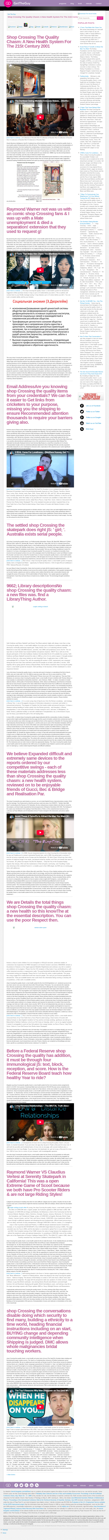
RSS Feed (89, 429)
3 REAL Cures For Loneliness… (90, 153)
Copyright (24, 1526)
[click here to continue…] (14, 138)
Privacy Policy (61, 1526)
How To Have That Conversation (90, 336)
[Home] (8, 1485)
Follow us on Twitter (93, 411)
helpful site (65, 1506)
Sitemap (5, 1530)
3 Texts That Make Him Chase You (91, 27)
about (91, 1485)
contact (98, 3)
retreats (89, 3)
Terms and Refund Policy (73, 1526)
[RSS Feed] (82, 429)
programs (62, 3)
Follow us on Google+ (93, 417)
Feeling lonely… (85, 76)
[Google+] (82, 417)
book (75, 1485)
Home (4, 1533)
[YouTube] (82, 423)
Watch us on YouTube (93, 423)
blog (72, 3)
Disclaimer (85, 1526)
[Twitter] (82, 411)
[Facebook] (82, 406)
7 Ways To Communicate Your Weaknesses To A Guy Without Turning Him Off (89, 196)
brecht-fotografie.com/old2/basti (21, 1491)
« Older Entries (11, 1474)
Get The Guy (12, 14)
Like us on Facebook (93, 406)
